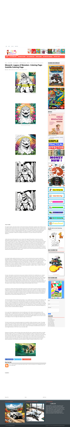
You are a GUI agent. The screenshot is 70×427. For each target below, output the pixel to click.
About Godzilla (12, 69)
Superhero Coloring (21, 56)
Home (6, 46)
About (9, 46)
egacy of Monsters (16, 69)
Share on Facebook (10, 359)
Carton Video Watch (51, 322)
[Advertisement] (30, 7)
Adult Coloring (50, 318)
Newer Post (6, 397)
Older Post (44, 397)
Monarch (26, 69)
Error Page (16, 46)
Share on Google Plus (27, 359)
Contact (12, 46)
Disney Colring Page (51, 323)
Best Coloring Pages (30, 56)
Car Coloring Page (50, 321)
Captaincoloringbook (12, 425)
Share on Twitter (18, 359)
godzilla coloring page (21, 69)
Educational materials (51, 324)
